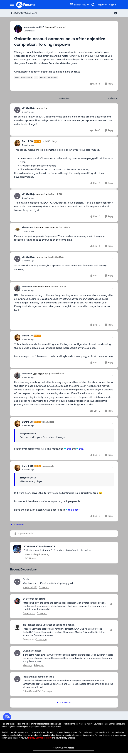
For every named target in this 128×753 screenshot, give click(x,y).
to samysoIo (48, 421)
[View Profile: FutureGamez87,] (17, 679)
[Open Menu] (115, 13)
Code (26, 579)
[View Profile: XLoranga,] (17, 653)
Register (102, 4)
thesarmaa (27, 227)
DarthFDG (27, 141)
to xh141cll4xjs (49, 141)
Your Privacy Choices (63, 747)
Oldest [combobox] (113, 98)
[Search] (93, 5)
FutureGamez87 (31, 691)
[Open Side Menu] (12, 4)
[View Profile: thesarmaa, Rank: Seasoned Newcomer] (17, 229)
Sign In (112, 4)
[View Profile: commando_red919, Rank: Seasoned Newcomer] (18, 29)
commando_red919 (34, 27)
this (69, 448)
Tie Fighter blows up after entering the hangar (49, 624)
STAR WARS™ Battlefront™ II (25, 13)
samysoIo (27, 286)
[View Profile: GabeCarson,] (17, 601)
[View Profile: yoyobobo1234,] (17, 582)
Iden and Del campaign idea (38, 676)
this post (73, 509)
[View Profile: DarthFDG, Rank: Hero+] (17, 143)
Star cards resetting (34, 598)
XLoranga (27, 665)
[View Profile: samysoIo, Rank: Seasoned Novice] (17, 288)
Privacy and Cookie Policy (40, 738)
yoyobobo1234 (30, 587)
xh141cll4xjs (28, 108)
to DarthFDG (55, 194)
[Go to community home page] (25, 5)
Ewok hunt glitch (32, 650)
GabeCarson (29, 613)
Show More (18, 524)
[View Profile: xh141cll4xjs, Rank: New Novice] (17, 110)
